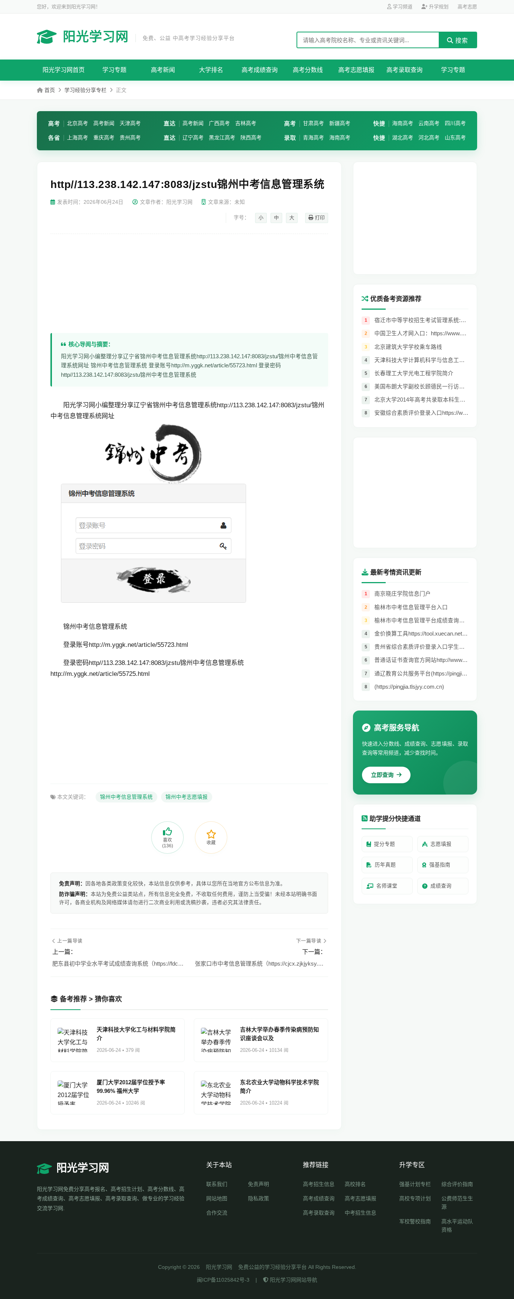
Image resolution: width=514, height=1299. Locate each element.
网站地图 (216, 1198)
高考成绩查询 (260, 70)
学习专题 (114, 70)
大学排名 (211, 70)
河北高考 (428, 137)
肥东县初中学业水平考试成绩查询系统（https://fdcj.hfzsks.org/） (118, 963)
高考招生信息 (319, 1184)
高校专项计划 (415, 1198)
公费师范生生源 (457, 1202)
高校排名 (355, 1184)
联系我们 (216, 1184)
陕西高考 (251, 137)
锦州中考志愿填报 (187, 797)
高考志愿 (467, 6)
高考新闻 (163, 70)
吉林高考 (245, 123)
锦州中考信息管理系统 (126, 797)
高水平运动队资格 (457, 1225)
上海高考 (77, 137)
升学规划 (438, 6)
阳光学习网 (149, 36)
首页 (49, 90)
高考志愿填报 (356, 70)
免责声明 (258, 1184)
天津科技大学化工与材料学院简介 (136, 1034)
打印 (319, 217)
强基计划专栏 (415, 1184)
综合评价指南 (457, 1184)
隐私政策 (258, 1198)
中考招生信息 (360, 1213)
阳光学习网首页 (64, 70)
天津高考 (130, 123)
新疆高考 (339, 123)
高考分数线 (308, 70)
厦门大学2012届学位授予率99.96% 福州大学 (131, 1086)
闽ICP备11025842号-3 (223, 1280)
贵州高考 (130, 137)
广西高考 (219, 123)
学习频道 (401, 6)
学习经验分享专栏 (85, 90)
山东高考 (455, 137)
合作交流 (216, 1213)
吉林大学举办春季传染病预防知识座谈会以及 (279, 1034)
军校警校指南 (415, 1221)
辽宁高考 (193, 137)
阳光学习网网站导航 (292, 1280)
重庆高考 (103, 137)
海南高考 (339, 137)
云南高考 (428, 123)
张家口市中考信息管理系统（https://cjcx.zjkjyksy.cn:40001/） (260, 963)
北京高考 (77, 123)
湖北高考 (402, 137)
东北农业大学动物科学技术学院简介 (279, 1086)
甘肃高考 (313, 123)
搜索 (460, 40)
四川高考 (455, 123)
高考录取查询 (404, 70)
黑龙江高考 (222, 137)
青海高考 (313, 137)
